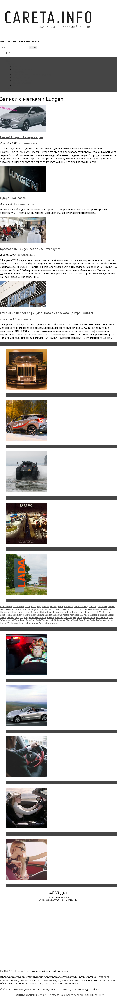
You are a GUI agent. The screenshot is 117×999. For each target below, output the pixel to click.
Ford (80, 609)
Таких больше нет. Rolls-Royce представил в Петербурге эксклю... (47, 395)
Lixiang (40, 615)
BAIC (33, 606)
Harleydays (5, 612)
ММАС (16, 85)
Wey (81, 620)
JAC (50, 612)
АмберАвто (101, 620)
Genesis (98, 609)
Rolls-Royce (61, 617)
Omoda (10, 617)
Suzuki (10, 620)
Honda (21, 612)
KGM (98, 612)
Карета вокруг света (22, 80)
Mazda (66, 615)
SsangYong (108, 617)
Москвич (55, 623)
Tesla (38, 620)
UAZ (51, 620)
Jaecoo (56, 612)
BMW (60, 606)
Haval (14, 612)
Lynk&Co (57, 615)
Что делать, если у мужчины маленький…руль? (35, 782)
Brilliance (68, 606)
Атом (110, 620)
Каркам (14, 623)
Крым (30, 623)
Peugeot (28, 617)
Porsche (36, 617)
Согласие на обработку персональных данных (76, 995)
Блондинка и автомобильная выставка (30, 885)
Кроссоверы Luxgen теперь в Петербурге (30, 249)
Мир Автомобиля (42, 623)
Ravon (43, 617)
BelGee (45, 606)
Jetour (81, 612)
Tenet (22, 620)
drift (24, 609)
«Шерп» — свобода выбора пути (26, 497)
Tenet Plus (30, 620)
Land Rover (18, 615)
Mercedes (74, 615)
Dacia (2, 609)
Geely (91, 609)
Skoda (86, 617)
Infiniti (44, 612)
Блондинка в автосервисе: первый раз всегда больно (39, 680)
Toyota (44, 620)
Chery (94, 606)
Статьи (9, 61)
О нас (9, 91)
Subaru (3, 620)
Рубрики (10, 63)
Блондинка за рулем (22, 77)
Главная (10, 58)
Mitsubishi (94, 615)
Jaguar (63, 612)
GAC (85, 609)
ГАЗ (8, 623)
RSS (8, 53)
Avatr (27, 606)
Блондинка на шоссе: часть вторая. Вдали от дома (37, 731)
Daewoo (10, 609)
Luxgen (48, 615)
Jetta (87, 612)
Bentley (53, 606)
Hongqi (28, 612)
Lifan (33, 615)
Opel (17, 617)
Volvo (69, 620)
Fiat (75, 609)
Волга (3, 623)
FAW (63, 609)
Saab (69, 617)
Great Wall (108, 609)
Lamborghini (6, 615)
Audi (15, 606)
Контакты (11, 88)
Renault (50, 617)
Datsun (18, 609)
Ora (21, 617)
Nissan (3, 617)
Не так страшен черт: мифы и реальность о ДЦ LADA (39, 600)
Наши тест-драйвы (22, 69)
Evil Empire (32, 609)
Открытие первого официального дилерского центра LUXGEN (46, 313)
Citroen (111, 606)
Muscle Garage (107, 615)
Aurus (21, 606)
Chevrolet (102, 606)
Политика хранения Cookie (30, 995)
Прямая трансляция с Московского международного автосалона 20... (48, 549)
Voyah (75, 620)
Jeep (69, 612)
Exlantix (57, 609)
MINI (86, 615)
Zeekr (92, 620)
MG (81, 615)
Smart (92, 617)
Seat (74, 617)
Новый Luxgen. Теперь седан (21, 137)
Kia (103, 612)
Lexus (28, 615)
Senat (79, 617)
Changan (86, 606)
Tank (16, 620)
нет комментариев (27, 143)
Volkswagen (60, 620)
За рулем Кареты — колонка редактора (32, 74)
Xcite (86, 620)
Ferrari (70, 609)
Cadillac (78, 606)
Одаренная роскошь (15, 198)
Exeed (49, 609)
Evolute (42, 609)
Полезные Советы (21, 82)
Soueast (99, 617)
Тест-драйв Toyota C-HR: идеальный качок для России (39, 446)
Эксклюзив (18, 72)
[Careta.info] (48, 33)
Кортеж (23, 623)
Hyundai (36, 612)
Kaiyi (92, 612)
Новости (16, 66)
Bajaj (39, 606)
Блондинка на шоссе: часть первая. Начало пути (36, 834)
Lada (108, 612)
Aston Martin (6, 606)
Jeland (75, 612)
